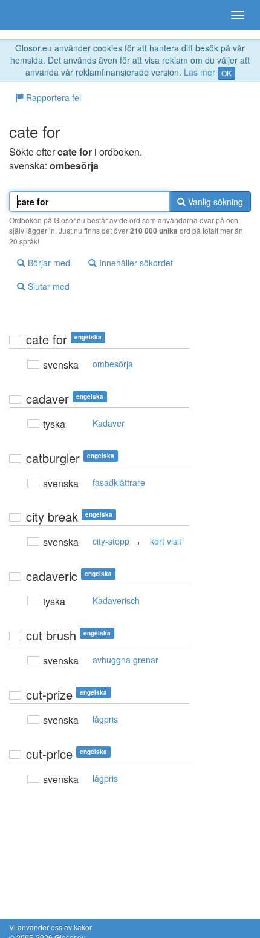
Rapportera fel (52, 97)
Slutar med (47, 286)
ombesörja (113, 364)
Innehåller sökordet (135, 263)
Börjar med (47, 263)
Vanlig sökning (214, 201)
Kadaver (109, 423)
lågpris (105, 719)
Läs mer (199, 72)
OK (226, 73)
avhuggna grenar (125, 660)
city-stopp (111, 541)
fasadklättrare (119, 482)
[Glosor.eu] (30, 15)
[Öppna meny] (237, 15)
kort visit (165, 541)
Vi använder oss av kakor (50, 927)
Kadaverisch (116, 600)
